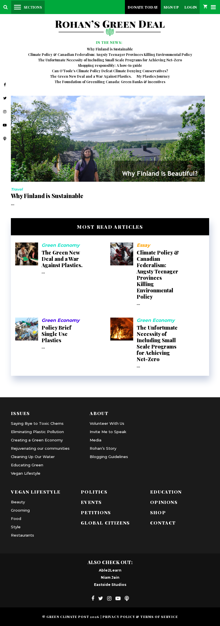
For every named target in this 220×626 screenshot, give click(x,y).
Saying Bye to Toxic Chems (37, 423)
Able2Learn (110, 570)
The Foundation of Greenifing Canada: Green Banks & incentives (110, 81)
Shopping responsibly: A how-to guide (110, 65)
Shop (158, 512)
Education (166, 492)
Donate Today (143, 7)
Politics (94, 492)
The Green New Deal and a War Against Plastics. (90, 76)
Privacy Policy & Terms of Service (140, 617)
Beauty (18, 502)
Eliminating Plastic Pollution (37, 431)
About (99, 413)
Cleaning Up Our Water (33, 456)
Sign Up (171, 7)
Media (95, 440)
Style (16, 527)
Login (190, 7)
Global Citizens (105, 523)
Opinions (164, 502)
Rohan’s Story (103, 448)
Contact (163, 523)
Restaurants (22, 535)
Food (16, 518)
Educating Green (27, 465)
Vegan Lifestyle (25, 473)
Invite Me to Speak (108, 431)
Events (91, 502)
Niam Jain (110, 577)
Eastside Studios (110, 584)
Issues (20, 413)
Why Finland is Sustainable (110, 49)
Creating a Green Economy (37, 440)
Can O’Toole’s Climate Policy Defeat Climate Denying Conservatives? (110, 71)
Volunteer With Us (107, 423)
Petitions (96, 512)
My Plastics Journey (153, 76)
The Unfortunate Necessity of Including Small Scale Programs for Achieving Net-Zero (110, 60)
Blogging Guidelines (109, 456)
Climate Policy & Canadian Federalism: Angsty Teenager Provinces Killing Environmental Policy (110, 54)
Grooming (20, 510)
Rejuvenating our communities (40, 448)
